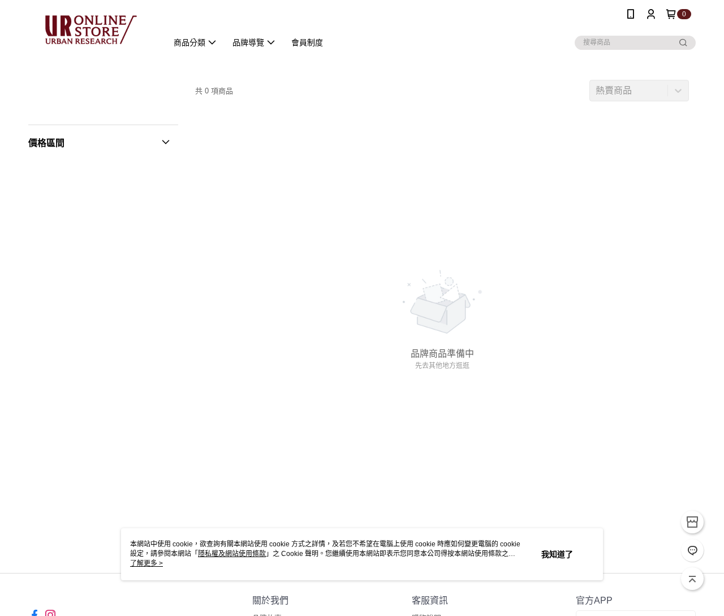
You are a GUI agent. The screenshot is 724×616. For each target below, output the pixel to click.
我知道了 (557, 554)
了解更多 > (146, 563)
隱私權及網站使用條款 (232, 554)
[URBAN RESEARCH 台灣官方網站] (91, 29)
